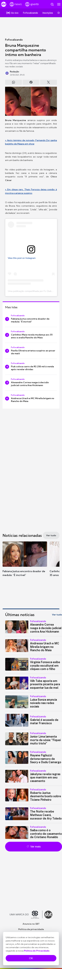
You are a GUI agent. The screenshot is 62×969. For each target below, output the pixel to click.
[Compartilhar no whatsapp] (13, 82)
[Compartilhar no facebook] (31, 82)
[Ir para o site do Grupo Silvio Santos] (26, 915)
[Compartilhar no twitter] (48, 82)
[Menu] (59, 4)
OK (31, 958)
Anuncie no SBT (31, 923)
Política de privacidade (31, 929)
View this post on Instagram (22, 258)
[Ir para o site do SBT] (48, 915)
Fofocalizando (14, 39)
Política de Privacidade (36, 950)
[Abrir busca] (52, 4)
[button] (25, 562)
